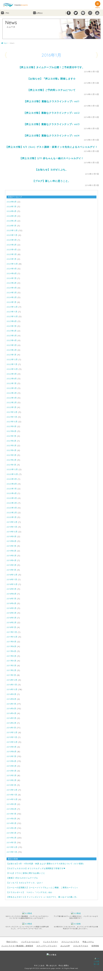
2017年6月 (11, 651)
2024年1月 (11, 302)
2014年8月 (11, 809)
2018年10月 (12, 584)
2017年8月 (11, 646)
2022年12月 (12, 359)
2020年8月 (12, 484)
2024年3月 (12, 292)
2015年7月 (11, 756)
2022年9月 (12, 374)
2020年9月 (12, 479)
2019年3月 (11, 565)
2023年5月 (12, 335)
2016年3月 (11, 718)
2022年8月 (12, 378)
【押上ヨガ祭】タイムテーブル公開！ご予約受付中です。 (52, 67)
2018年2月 (11, 622)
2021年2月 (11, 460)
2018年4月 (11, 613)
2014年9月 (11, 804)
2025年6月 (12, 245)
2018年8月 (11, 594)
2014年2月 (11, 837)
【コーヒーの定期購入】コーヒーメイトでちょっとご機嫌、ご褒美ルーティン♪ (42, 887)
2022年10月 (12, 369)
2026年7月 (11, 206)
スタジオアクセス (80, 946)
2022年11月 (12, 364)
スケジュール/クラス (70, 942)
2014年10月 (12, 799)
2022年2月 (12, 402)
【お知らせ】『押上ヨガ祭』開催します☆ (51, 78)
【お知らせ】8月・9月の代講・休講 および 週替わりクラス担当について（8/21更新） (46, 863)
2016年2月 (11, 723)
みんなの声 (65, 946)
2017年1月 (11, 675)
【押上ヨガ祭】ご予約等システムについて (51, 89)
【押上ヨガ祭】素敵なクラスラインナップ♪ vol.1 (51, 101)
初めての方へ (12, 942)
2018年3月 (11, 617)
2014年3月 (11, 833)
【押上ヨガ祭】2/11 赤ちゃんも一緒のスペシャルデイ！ (51, 158)
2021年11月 (12, 417)
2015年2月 (11, 780)
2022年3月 (12, 398)
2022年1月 (11, 407)
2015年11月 (12, 737)
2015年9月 (11, 747)
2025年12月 (12, 230)
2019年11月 (12, 527)
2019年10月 (12, 531)
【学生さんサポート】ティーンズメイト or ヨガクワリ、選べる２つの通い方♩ (42, 897)
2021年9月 (11, 426)
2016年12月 (12, 680)
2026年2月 (12, 221)
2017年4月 (11, 660)
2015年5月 (11, 766)
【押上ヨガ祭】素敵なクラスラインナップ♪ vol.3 (52, 124)
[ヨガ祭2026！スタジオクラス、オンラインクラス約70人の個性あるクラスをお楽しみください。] (77, 924)
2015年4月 (11, 771)
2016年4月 (11, 713)
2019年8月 (11, 541)
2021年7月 (11, 436)
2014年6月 (11, 818)
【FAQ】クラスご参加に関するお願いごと (26, 873)
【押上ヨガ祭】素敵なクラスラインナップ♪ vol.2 (51, 112)
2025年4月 (12, 249)
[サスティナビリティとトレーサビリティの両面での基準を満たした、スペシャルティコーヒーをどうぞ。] (28, 924)
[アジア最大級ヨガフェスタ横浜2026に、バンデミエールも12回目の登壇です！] (77, 913)
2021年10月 (12, 421)
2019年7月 (11, 546)
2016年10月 (12, 689)
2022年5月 (12, 388)
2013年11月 (12, 852)
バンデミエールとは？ (30, 942)
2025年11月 (12, 235)
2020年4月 (12, 503)
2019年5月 (11, 555)
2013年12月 (12, 847)
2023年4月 (12, 340)
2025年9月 (12, 240)
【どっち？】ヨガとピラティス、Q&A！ (25, 883)
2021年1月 (11, 465)
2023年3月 (12, 345)
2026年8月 (12, 202)
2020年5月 (12, 498)
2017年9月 (11, 641)
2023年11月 (12, 311)
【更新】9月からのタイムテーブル (22, 878)
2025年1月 (11, 259)
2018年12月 (12, 574)
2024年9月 (12, 268)
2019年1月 (11, 570)
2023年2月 (12, 350)
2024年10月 (12, 264)
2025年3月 (12, 254)
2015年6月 (11, 761)
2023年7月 (12, 326)
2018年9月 (11, 589)
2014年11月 (12, 794)
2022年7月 (12, 383)
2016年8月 (11, 699)
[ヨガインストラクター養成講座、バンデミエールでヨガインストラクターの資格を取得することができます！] (28, 913)
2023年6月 (12, 331)
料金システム (88, 942)
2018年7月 (11, 598)
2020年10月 (12, 474)
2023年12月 (12, 307)
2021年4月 (11, 450)
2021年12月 (12, 412)
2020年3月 (12, 508)
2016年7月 (11, 704)
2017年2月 (11, 670)
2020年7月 (12, 488)
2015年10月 (12, 742)
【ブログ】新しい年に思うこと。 (51, 180)
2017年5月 (11, 656)
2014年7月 (11, 814)
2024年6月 (12, 283)
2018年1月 (11, 627)
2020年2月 (12, 512)
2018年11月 (12, 579)
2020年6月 (12, 493)
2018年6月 (11, 603)
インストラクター (50, 942)
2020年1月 (12, 517)
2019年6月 (11, 551)
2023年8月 (12, 321)
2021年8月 (11, 431)
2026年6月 (11, 211)
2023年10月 (12, 316)
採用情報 (95, 946)
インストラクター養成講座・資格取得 (17, 946)
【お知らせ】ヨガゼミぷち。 (51, 169)
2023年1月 (11, 354)
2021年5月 (11, 445)
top (5, 43)
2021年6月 (11, 441)
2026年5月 (12, 216)
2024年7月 (12, 278)
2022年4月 (12, 393)
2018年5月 (11, 608)
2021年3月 (11, 455)
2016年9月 (11, 694)
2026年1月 (11, 225)
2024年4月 (12, 288)
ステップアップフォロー (46, 946)
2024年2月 (12, 297)
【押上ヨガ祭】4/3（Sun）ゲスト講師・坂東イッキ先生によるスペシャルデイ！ (51, 146)
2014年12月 (12, 790)
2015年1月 (11, 785)
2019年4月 (11, 560)
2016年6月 (11, 708)
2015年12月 (12, 732)
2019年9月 (11, 536)
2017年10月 (12, 637)
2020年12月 (12, 469)
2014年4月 (11, 828)
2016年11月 (12, 684)
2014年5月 (11, 823)
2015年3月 (11, 775)
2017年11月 (12, 632)
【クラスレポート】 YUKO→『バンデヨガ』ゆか (29, 892)
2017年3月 (11, 665)
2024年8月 (12, 273)
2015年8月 (11, 751)
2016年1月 (11, 727)
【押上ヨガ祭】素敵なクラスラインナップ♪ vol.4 (51, 135)
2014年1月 (11, 842)
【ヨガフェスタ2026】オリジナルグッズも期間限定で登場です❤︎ (36, 868)
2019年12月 (12, 522)
